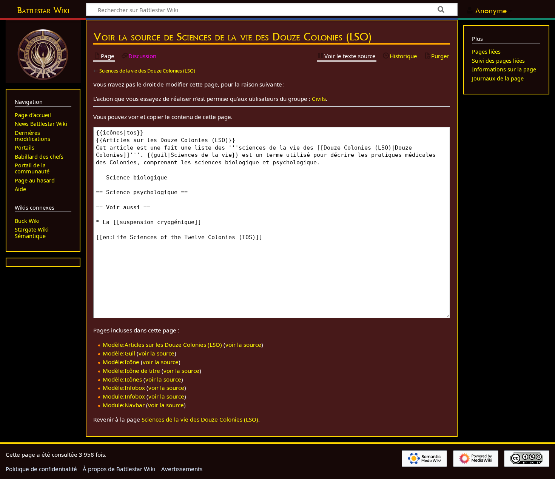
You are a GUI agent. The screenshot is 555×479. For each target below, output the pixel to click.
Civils (319, 98)
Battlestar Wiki (43, 10)
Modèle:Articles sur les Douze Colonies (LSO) (162, 344)
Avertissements (181, 469)
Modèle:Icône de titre (131, 370)
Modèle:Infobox (124, 387)
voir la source (243, 344)
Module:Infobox (124, 396)
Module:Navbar (124, 405)
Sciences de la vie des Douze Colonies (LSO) (147, 70)
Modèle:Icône (121, 362)
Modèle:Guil (119, 353)
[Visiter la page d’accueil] (43, 54)
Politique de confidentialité (41, 469)
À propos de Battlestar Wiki (119, 469)
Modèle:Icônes (122, 379)
